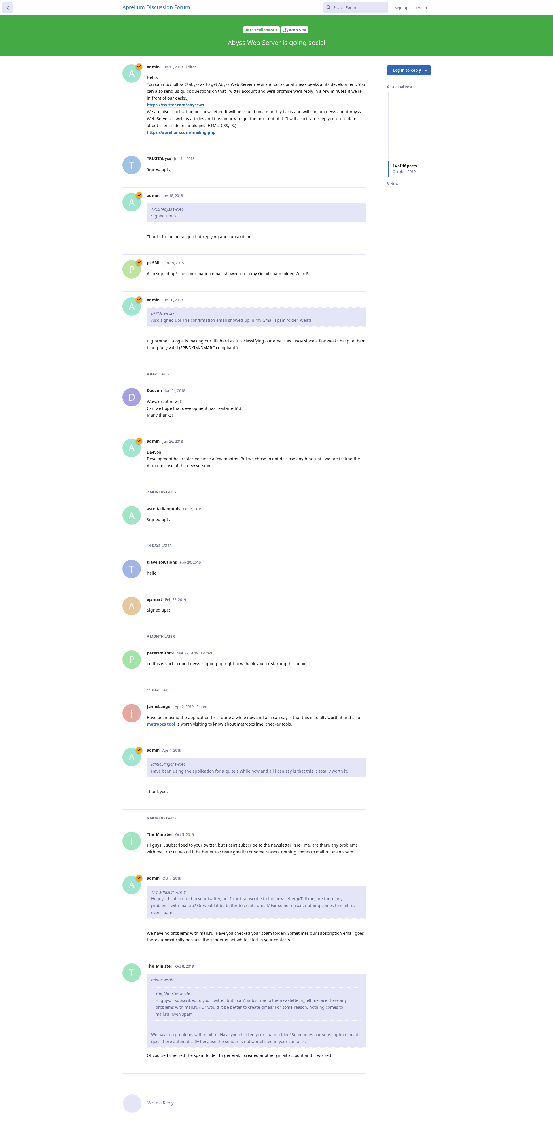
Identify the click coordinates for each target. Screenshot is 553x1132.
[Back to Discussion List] (7, 7)
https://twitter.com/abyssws (175, 104)
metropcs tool (161, 724)
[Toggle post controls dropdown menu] (360, 139)
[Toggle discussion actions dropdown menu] (426, 70)
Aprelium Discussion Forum (156, 7)
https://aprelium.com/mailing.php (181, 132)
